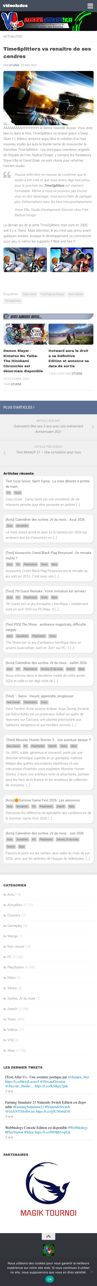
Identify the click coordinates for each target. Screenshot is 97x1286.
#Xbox (29, 1132)
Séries (12, 988)
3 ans (9, 1090)
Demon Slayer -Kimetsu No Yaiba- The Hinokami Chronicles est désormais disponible (23, 361)
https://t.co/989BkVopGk (52, 1132)
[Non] (91, 1272)
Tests (17, 492)
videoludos (15, 5)
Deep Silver (29, 294)
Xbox (54, 564)
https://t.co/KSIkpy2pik (51, 1085)
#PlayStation (14, 1132)
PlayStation (30, 564)
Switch (70, 669)
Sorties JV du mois (51, 669)
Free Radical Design (52, 294)
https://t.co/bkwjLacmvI (22, 1081)
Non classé (13, 702)
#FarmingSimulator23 (28, 1106)
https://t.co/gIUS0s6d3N (53, 1111)
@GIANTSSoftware (20, 1111)
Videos (12, 1030)
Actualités (12, 36)
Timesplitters (13, 300)
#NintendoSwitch (57, 1106)
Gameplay (14, 926)
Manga (12, 936)
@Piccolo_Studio (17, 1085)
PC (8, 492)
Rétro (11, 978)
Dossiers (14, 915)
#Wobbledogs (78, 1127)
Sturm (14, 65)
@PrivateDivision (52, 1081)
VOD (10, 1040)
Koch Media (76, 294)
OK (50, 1279)
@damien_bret (78, 1076)
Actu (9, 525)
